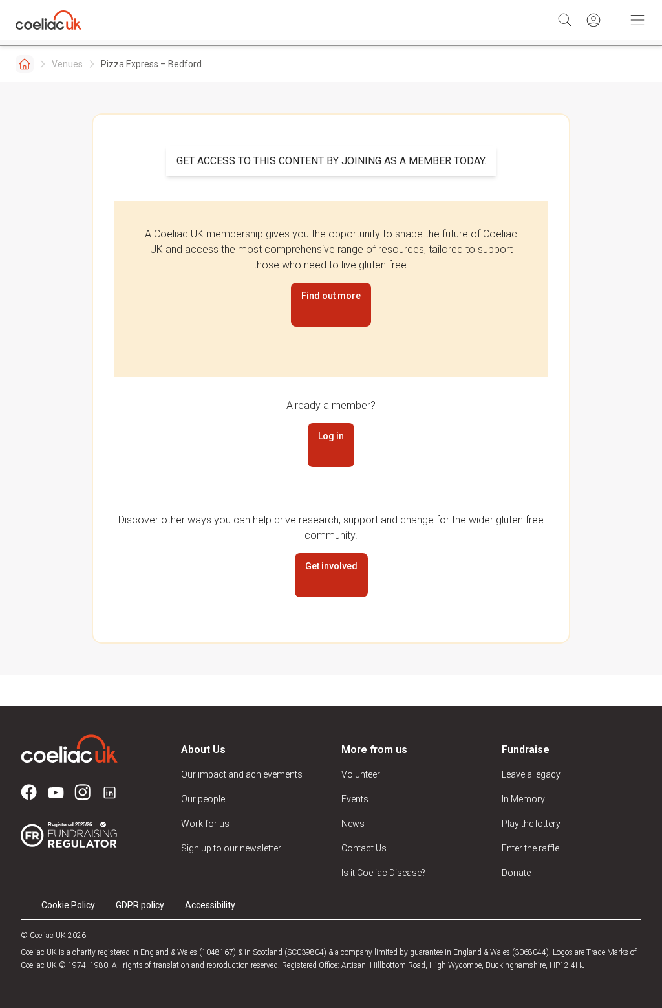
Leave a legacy (531, 774)
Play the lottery (531, 823)
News (353, 823)
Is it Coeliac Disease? (383, 873)
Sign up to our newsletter (231, 848)
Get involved (331, 566)
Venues (67, 64)
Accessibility (210, 905)
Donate (516, 873)
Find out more (331, 295)
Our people (203, 799)
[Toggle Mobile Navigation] (637, 20)
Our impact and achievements (242, 774)
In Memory (523, 799)
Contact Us (364, 848)
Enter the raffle (530, 848)
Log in (331, 436)
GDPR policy (140, 905)
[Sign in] (593, 20)
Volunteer (360, 774)
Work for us (205, 823)
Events (354, 799)
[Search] (565, 20)
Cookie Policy (68, 905)
